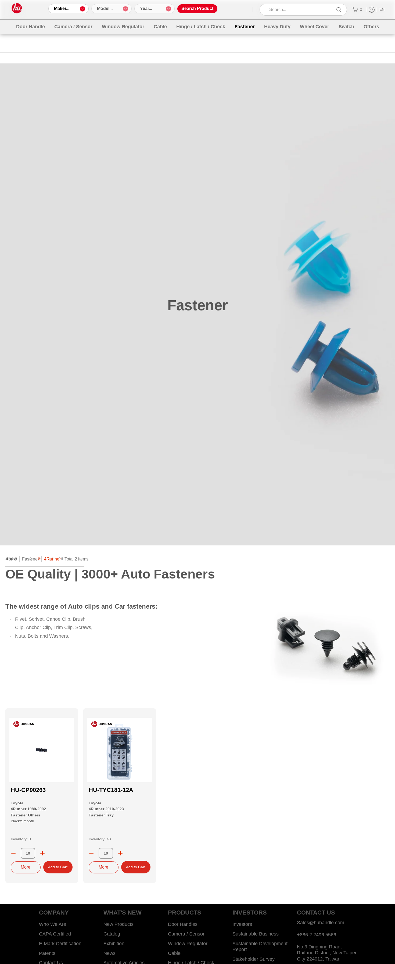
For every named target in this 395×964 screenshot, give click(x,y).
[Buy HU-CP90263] (41, 750)
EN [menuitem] (382, 10)
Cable (174, 953)
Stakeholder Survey (253, 959)
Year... (146, 8)
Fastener (30, 559)
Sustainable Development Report (260, 946)
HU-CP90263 (28, 790)
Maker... (61, 8)
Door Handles (183, 924)
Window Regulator (187, 943)
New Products (118, 924)
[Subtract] (13, 853)
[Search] (339, 10)
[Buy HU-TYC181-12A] (119, 750)
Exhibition (113, 943)
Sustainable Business (255, 934)
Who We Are (52, 924)
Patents (47, 953)
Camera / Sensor (186, 934)
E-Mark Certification (60, 943)
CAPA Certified (55, 934)
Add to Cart (57, 867)
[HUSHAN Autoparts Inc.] (17, 8)
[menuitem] (357, 9)
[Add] (42, 853)
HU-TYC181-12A (111, 790)
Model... (105, 8)
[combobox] (299, 10)
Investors (242, 924)
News (109, 953)
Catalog (111, 934)
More (25, 867)
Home (11, 559)
